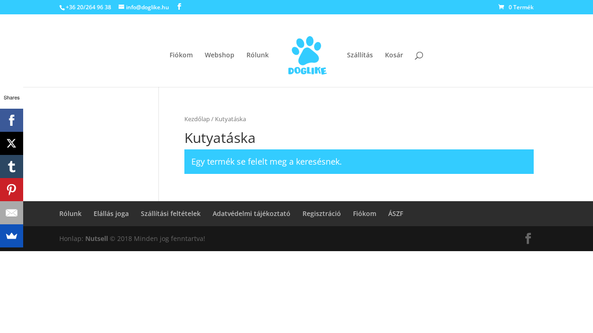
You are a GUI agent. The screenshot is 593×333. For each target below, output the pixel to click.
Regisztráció (322, 213)
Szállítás (360, 55)
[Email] (11, 212)
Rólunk (257, 55)
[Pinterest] (11, 189)
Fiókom (181, 55)
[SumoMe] (11, 235)
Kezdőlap (197, 119)
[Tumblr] (11, 166)
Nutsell (96, 238)
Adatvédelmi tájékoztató (251, 213)
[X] (11, 143)
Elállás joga (111, 213)
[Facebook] (11, 120)
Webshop (219, 55)
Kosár (394, 55)
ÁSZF (395, 213)
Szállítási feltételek (171, 213)
